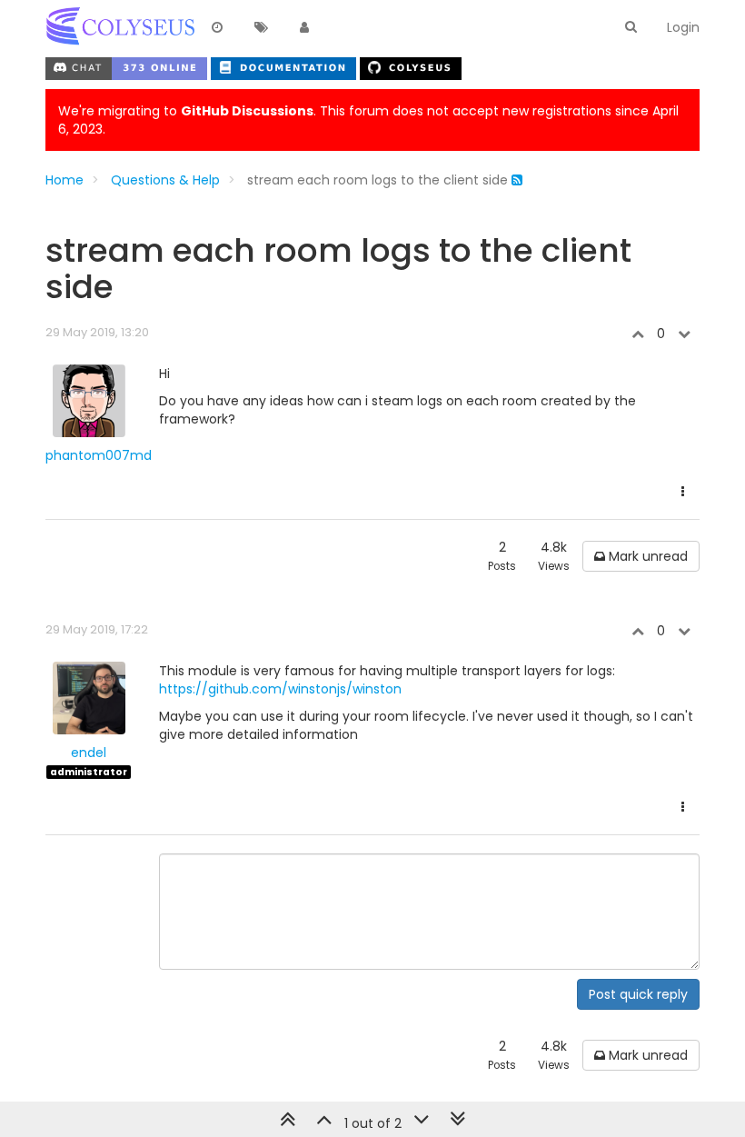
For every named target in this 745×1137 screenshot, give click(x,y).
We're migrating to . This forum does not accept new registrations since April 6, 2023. (368, 120)
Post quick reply (638, 994)
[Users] (304, 28)
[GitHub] (411, 66)
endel (88, 752)
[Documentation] (285, 66)
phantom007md (98, 455)
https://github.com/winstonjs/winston (280, 689)
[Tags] (260, 28)
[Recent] (217, 28)
